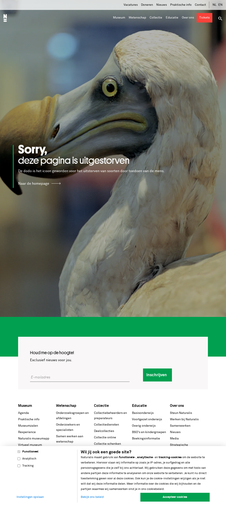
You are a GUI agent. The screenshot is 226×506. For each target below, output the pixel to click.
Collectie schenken (107, 443)
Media (174, 438)
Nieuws (161, 4)
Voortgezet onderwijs (147, 419)
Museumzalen (28, 425)
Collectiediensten (106, 424)
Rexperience (27, 432)
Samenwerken (180, 425)
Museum (25, 405)
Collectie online (105, 437)
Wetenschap (66, 405)
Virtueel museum (30, 444)
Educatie (139, 405)
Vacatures (131, 4)
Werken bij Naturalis (184, 419)
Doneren (147, 4)
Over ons (177, 405)
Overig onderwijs (144, 425)
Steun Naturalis (181, 413)
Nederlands (215, 5)
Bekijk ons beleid (92, 497)
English (220, 5)
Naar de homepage (33, 183)
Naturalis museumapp (33, 438)
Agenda (23, 413)
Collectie (101, 405)
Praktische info (181, 4)
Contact (200, 4)
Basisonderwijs (143, 413)
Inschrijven (156, 375)
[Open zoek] (220, 18)
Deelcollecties (104, 431)
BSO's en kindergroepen (149, 432)
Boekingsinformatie (146, 438)
